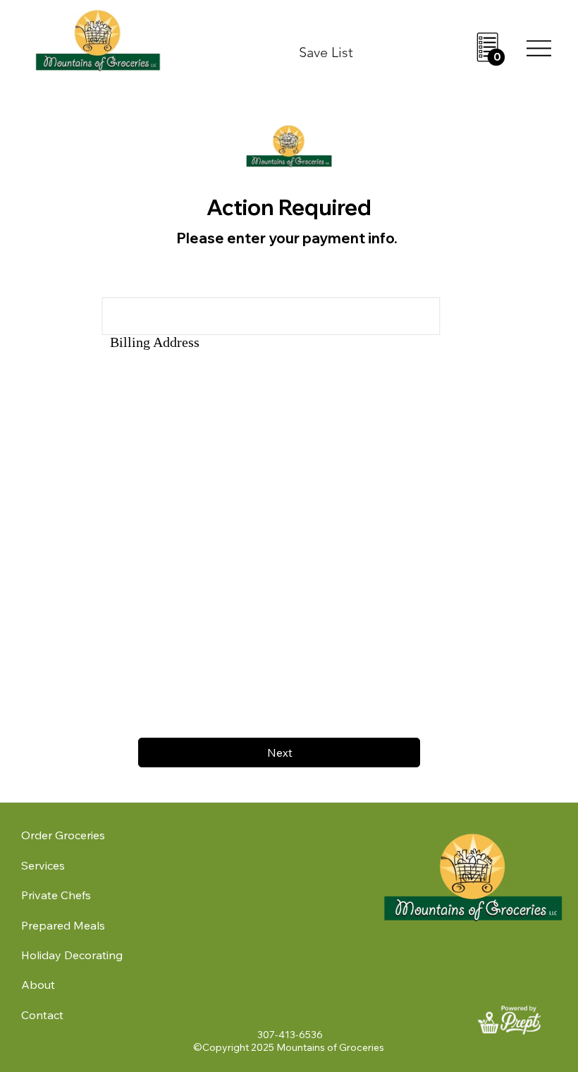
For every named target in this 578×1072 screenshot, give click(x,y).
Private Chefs (56, 895)
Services (43, 865)
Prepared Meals (63, 925)
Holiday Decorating (72, 955)
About (38, 984)
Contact (42, 1015)
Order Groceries (63, 835)
